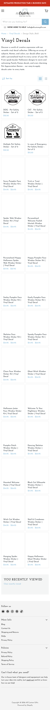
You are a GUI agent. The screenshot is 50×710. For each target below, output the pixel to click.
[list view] (46, 79)
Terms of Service (7, 664)
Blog (3, 624)
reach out (30, 680)
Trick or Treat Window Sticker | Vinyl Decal (35, 183)
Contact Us (5, 628)
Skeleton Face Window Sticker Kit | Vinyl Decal (12, 337)
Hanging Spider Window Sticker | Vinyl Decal (10, 559)
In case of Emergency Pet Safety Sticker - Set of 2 (37, 146)
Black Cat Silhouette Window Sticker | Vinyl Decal (36, 485)
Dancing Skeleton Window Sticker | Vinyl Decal (35, 448)
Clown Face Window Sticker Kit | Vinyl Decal (12, 374)
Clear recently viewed (12, 584)
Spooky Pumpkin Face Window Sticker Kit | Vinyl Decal (37, 337)
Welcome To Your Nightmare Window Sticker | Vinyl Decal (36, 411)
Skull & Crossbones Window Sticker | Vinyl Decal (36, 522)
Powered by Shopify (25, 705)
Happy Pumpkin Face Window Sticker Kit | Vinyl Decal (37, 260)
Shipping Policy (7, 660)
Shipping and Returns (10, 632)
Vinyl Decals (14, 34)
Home (3, 34)
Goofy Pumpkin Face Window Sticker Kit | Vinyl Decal (37, 300)
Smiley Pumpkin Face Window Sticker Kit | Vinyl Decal (12, 300)
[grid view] (40, 79)
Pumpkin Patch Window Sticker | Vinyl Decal (10, 448)
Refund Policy (6, 656)
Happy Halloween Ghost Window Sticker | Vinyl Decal (37, 559)
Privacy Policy (6, 640)
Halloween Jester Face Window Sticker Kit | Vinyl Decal (12, 411)
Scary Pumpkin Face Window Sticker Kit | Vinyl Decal (12, 183)
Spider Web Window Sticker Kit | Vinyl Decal (12, 220)
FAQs (3, 636)
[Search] (45, 22)
